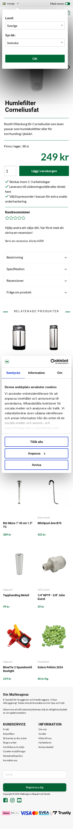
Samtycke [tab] (13, 372)
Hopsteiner (43, 661)
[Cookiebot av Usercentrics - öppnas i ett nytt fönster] (51, 361)
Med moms (57, 3)
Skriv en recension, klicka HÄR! (24, 241)
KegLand (7, 589)
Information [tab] (36, 372)
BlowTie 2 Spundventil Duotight (17, 669)
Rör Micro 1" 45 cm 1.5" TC (17, 524)
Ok (35, 58)
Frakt (6, 729)
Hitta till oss (45, 738)
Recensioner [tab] (15, 280)
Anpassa (34, 453)
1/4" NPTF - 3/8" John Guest (51, 597)
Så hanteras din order (15, 738)
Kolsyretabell (46, 747)
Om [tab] (59, 372)
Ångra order (10, 742)
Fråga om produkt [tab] (18, 292)
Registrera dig (34, 787)
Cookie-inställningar (14, 751)
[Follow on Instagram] (12, 800)
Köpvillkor (9, 733)
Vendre (47, 794)
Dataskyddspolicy (13, 755)
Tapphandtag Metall (16, 595)
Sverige (12, 4)
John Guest (43, 589)
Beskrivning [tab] (14, 257)
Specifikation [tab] (15, 269)
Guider (42, 733)
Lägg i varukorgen (44, 171)
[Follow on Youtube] (19, 800)
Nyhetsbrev (45, 742)
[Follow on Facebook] (5, 800)
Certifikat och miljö (13, 747)
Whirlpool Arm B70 (49, 523)
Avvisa (36, 465)
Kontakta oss (10, 760)
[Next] (69, 67)
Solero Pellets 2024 (50, 667)
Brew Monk (44, 517)
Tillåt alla (36, 441)
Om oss (43, 729)
